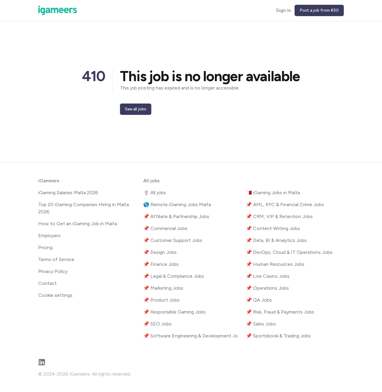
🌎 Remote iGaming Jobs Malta (177, 204)
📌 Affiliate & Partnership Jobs (176, 216)
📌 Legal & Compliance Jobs (173, 276)
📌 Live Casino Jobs (267, 276)
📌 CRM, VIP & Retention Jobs (279, 216)
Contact (47, 283)
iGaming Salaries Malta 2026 (68, 192)
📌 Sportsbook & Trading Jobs (278, 336)
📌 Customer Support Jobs (172, 240)
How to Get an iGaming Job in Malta (77, 223)
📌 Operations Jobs (267, 288)
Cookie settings (55, 295)
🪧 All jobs (154, 192)
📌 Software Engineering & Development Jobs (192, 336)
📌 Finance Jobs (161, 264)
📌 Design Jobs (160, 252)
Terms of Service (56, 259)
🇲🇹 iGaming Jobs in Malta (273, 192)
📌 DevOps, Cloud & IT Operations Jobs (289, 252)
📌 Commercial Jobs (165, 228)
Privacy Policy (52, 271)
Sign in (283, 10)
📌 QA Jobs (259, 300)
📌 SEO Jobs (157, 324)
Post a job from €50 (319, 10)
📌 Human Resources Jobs (275, 264)
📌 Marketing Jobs (163, 288)
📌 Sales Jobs (261, 324)
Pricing (45, 247)
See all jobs (135, 109)
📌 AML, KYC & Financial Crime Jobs (285, 204)
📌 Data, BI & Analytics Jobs (276, 240)
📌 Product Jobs (161, 300)
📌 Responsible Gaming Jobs (174, 312)
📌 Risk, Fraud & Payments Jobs (280, 312)
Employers (49, 235)
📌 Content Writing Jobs (273, 228)
